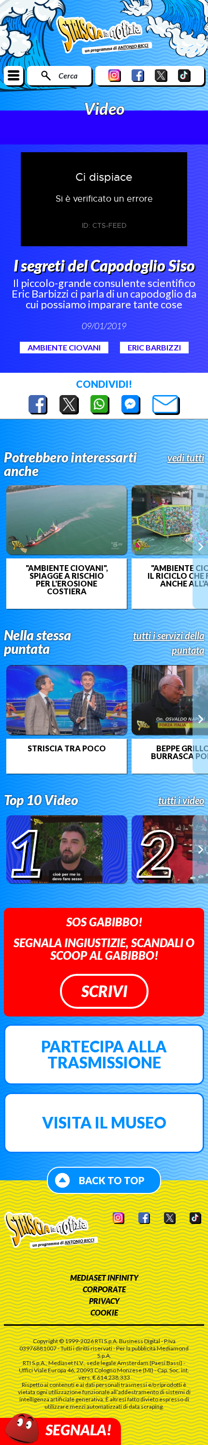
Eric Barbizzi (154, 347)
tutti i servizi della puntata (168, 643)
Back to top (112, 1180)
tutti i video (181, 800)
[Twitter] (161, 75)
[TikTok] (184, 75)
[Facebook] (138, 75)
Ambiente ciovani (64, 347)
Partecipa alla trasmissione (104, 1054)
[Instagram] (114, 75)
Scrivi (104, 991)
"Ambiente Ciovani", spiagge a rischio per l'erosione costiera (67, 579)
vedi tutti (185, 457)
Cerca (68, 75)
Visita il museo (104, 1122)
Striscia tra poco (67, 748)
